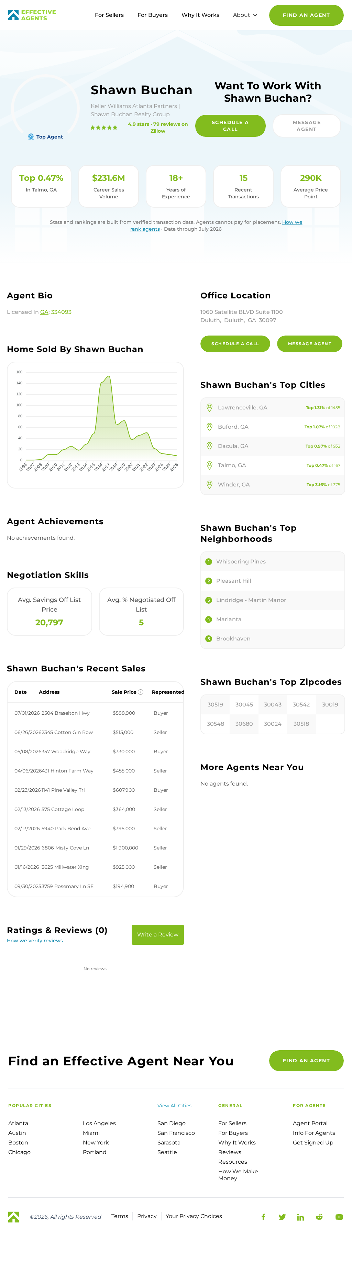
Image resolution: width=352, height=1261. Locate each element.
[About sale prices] (140, 692)
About (241, 15)
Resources (232, 1162)
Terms (119, 1216)
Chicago (19, 1152)
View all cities (174, 1106)
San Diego (171, 1123)
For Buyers (153, 15)
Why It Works (200, 15)
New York (96, 1142)
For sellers (232, 1123)
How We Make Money (238, 1175)
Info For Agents (314, 1133)
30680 (244, 724)
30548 (215, 724)
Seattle (167, 1152)
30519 (215, 704)
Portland (95, 1152)
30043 (273, 704)
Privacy (147, 1216)
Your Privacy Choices (194, 1216)
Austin (17, 1133)
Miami (91, 1133)
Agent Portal (310, 1123)
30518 (301, 724)
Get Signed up (313, 1142)
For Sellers (109, 15)
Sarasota (168, 1142)
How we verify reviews (35, 940)
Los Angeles (99, 1123)
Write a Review (157, 934)
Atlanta (18, 1123)
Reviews (229, 1152)
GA (44, 312)
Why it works (237, 1142)
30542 (301, 704)
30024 (273, 724)
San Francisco (176, 1133)
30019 (330, 704)
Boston (18, 1142)
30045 (244, 704)
